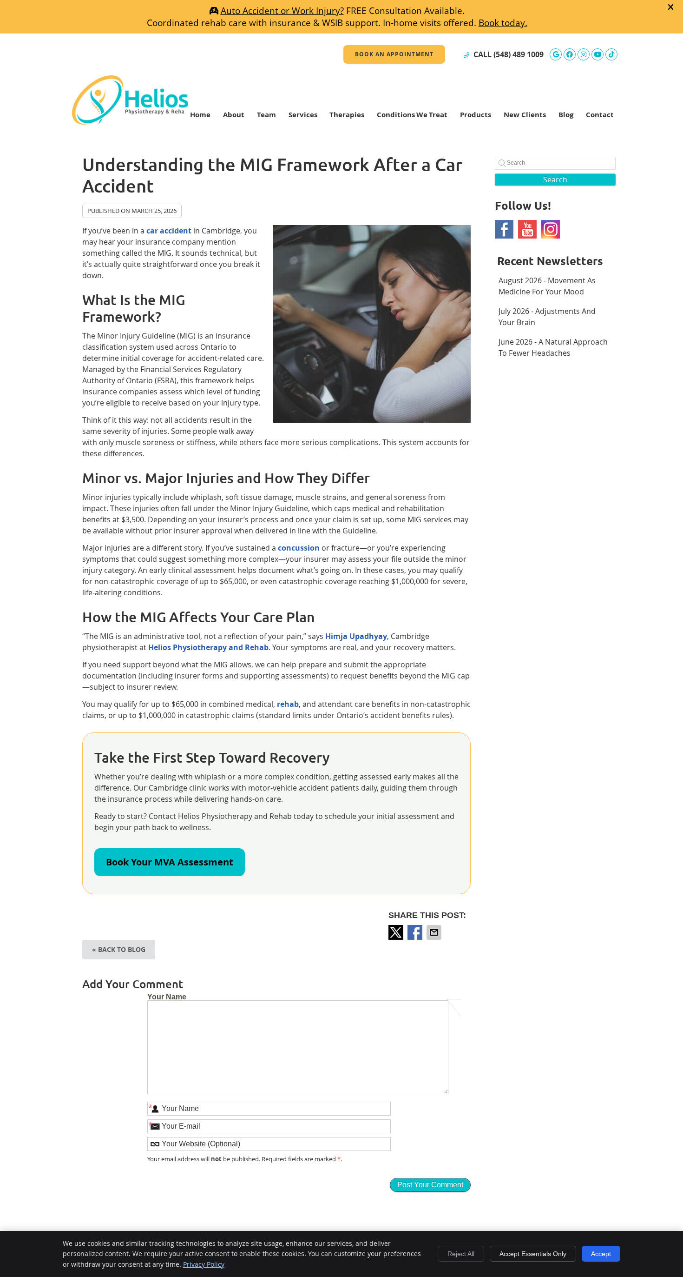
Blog (565, 115)
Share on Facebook (415, 932)
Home (200, 115)
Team (266, 115)
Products (475, 115)
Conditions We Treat (412, 115)
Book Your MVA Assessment (169, 862)
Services (303, 115)
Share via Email (435, 932)
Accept (601, 1253)
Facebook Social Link (504, 229)
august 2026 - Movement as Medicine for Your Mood (547, 286)
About (233, 115)
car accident (168, 231)
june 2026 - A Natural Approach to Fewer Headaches (553, 347)
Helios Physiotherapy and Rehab (208, 647)
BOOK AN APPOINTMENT (394, 54)
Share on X (396, 932)
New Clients (525, 115)
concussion (299, 548)
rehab (288, 704)
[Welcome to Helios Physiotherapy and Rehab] (130, 122)
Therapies (346, 115)
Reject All (460, 1253)
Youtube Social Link (527, 229)
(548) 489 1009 (518, 54)
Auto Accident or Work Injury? (282, 11)
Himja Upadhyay (356, 636)
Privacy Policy (203, 1264)
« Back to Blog (118, 949)
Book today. (503, 23)
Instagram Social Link (550, 229)
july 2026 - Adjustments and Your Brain (547, 316)
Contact (600, 115)
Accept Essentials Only (532, 1253)
